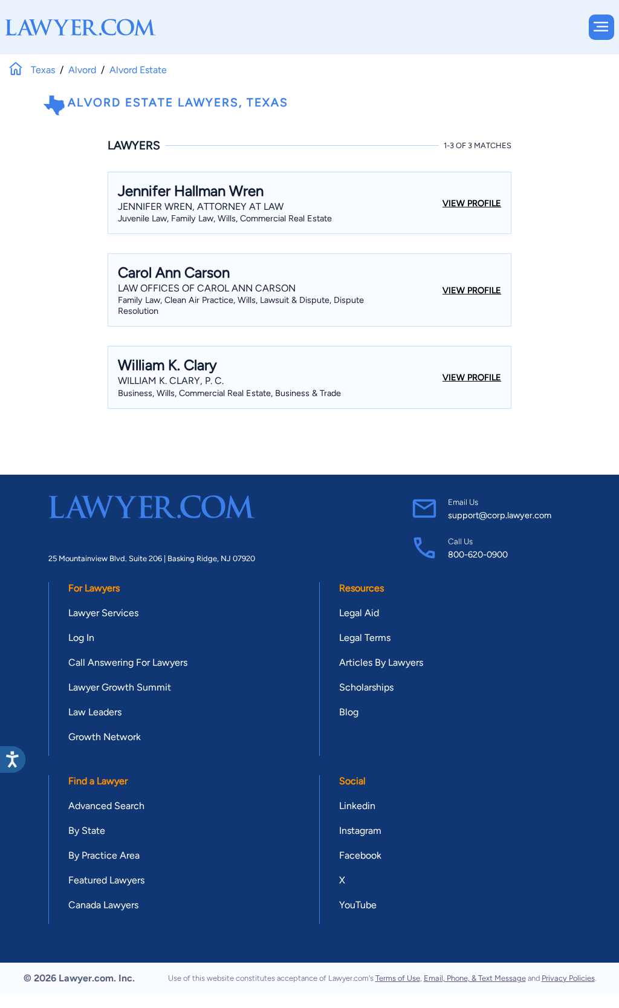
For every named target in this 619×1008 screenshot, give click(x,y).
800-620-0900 (478, 554)
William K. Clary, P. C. (171, 380)
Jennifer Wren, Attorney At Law (201, 206)
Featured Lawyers (106, 880)
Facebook (360, 855)
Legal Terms (365, 637)
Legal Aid (359, 613)
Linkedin (357, 805)
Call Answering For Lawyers (127, 662)
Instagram (360, 830)
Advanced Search (106, 805)
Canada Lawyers (103, 905)
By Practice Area (104, 855)
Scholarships (366, 687)
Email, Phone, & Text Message (475, 978)
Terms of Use (397, 978)
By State (86, 830)
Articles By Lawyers (381, 662)
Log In (81, 637)
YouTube (358, 905)
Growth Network (104, 737)
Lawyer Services (103, 613)
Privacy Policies (568, 978)
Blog (348, 712)
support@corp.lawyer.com (499, 515)
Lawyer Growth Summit (119, 687)
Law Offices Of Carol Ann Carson (207, 288)
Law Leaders (95, 712)
